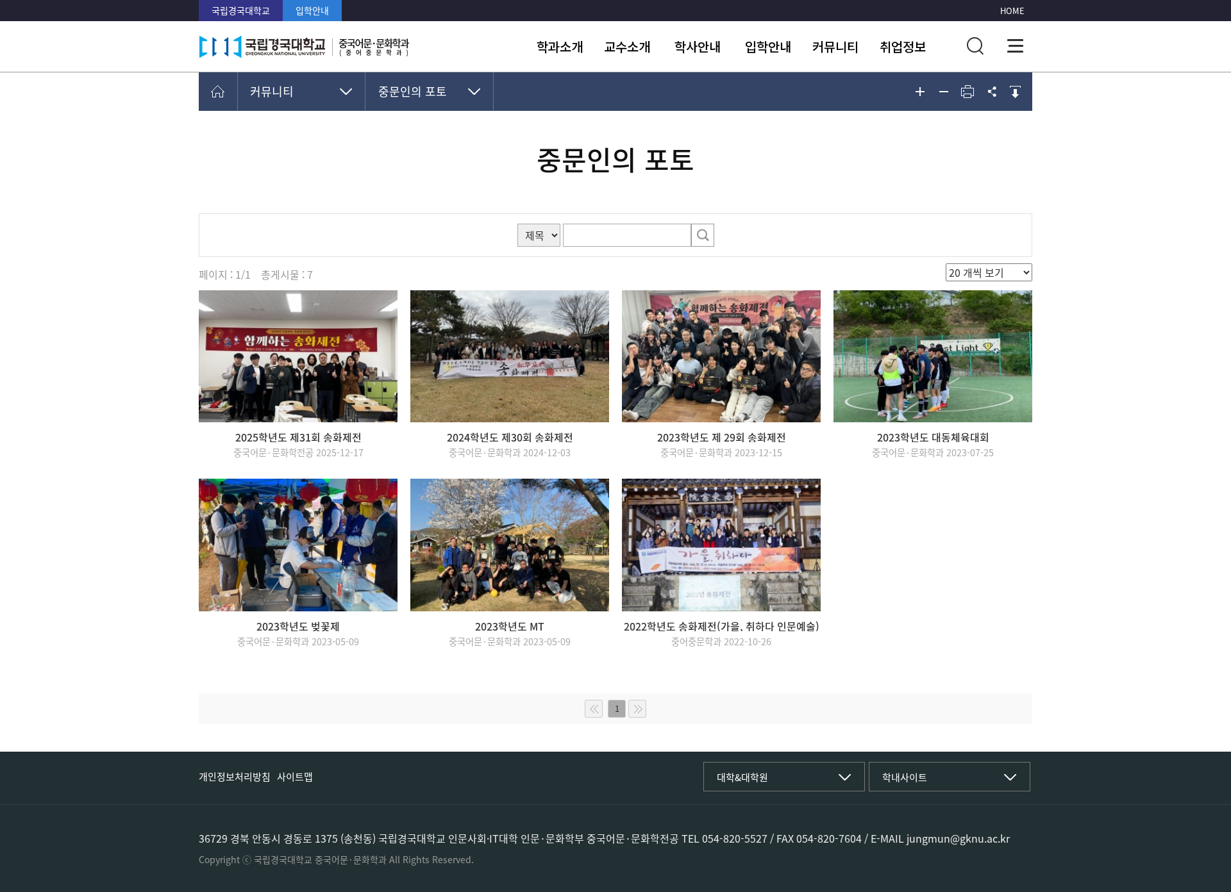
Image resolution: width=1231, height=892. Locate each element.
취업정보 (903, 46)
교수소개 (627, 46)
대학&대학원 (742, 777)
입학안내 (312, 10)
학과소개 (560, 46)
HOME (1012, 10)
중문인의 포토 (412, 91)
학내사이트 (904, 777)
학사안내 (697, 46)
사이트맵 (295, 777)
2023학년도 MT (509, 626)
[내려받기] (1015, 91)
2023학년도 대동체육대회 (933, 437)
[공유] (991, 91)
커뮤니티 (835, 46)
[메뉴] (1015, 46)
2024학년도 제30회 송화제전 (510, 437)
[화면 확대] (920, 91)
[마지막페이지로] (637, 709)
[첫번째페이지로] (594, 709)
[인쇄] (967, 91)
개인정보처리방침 (235, 777)
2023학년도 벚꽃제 (298, 626)
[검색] (702, 235)
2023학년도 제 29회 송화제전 (721, 437)
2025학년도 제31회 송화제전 (298, 437)
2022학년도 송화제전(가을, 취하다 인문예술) (721, 626)
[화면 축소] (944, 91)
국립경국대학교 (241, 10)
